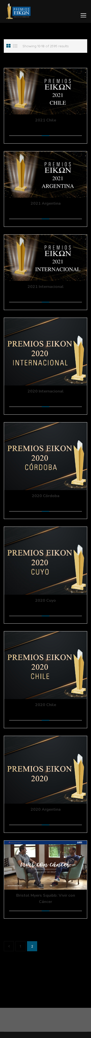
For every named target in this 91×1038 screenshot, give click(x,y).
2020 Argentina (46, 809)
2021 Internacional (46, 286)
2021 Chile (45, 120)
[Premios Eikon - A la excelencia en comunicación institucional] (18, 13)
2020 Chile (45, 705)
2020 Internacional (46, 391)
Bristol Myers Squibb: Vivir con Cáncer (45, 898)
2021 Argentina (46, 203)
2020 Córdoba (45, 496)
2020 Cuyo (45, 600)
